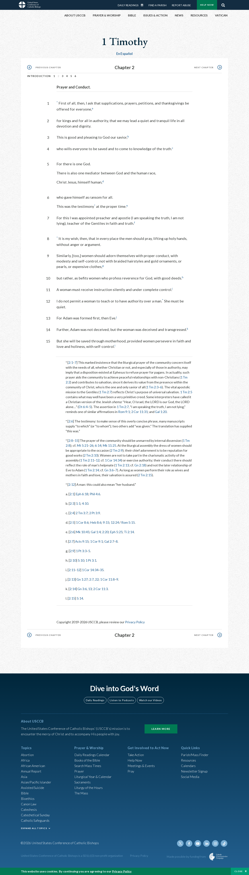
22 (97, 579)
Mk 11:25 (109, 445)
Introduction (39, 76)
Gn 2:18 (139, 465)
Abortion (27, 755)
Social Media (190, 777)
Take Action (136, 755)
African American (33, 766)
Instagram (215, 843)
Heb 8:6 (95, 522)
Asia (24, 777)
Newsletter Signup (194, 771)
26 (91, 445)
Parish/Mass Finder (195, 755)
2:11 (72, 570)
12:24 (115, 522)
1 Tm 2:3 (152, 387)
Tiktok (224, 843)
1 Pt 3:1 (90, 560)
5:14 (80, 598)
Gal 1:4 (96, 532)
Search (223, 4)
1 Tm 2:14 (92, 470)
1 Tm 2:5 (186, 392)
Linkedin (206, 843)
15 (76, 441)
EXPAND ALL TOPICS (34, 828)
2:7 (71, 541)
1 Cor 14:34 (113, 460)
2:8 (70, 441)
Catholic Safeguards (35, 820)
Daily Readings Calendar (143, 5)
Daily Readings (128, 5)
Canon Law (28, 804)
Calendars (188, 766)
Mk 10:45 (82, 532)
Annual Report (31, 771)
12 (97, 460)
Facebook (189, 843)
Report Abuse (181, 5)
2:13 (72, 579)
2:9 (72, 551)
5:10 (81, 560)
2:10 (73, 560)
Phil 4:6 (95, 494)
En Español (124, 54)
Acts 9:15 (82, 541)
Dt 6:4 (83, 407)
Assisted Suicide (32, 788)
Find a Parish (157, 5)
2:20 (105, 532)
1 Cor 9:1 (96, 541)
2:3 (72, 503)
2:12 (71, 484)
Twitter (180, 843)
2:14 (72, 589)
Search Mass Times (87, 766)
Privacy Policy (135, 622)
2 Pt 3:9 (94, 513)
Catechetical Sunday (35, 815)
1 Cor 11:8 (107, 579)
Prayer (79, 771)
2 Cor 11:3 (100, 589)
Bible (25, 793)
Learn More (160, 728)
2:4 (71, 513)
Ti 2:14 (129, 532)
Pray (131, 771)
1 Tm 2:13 (122, 465)
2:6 (70, 421)
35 (102, 570)
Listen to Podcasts (122, 700)
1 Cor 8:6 (82, 522)
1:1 (78, 503)
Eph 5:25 (116, 532)
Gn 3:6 (109, 470)
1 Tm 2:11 (87, 460)
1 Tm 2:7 (105, 392)
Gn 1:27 (82, 579)
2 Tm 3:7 (82, 513)
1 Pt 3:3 (81, 551)
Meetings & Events (141, 766)
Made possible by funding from (187, 856)
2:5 (72, 522)
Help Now (207, 4)
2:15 (72, 598)
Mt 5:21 (82, 445)
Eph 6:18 (82, 494)
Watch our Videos (150, 700)
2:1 (70, 362)
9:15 (106, 522)
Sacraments (82, 782)
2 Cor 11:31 (139, 412)
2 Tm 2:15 (145, 475)
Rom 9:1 (124, 412)
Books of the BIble (87, 760)
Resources (188, 760)
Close (238, 871)
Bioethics (27, 799)
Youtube (197, 843)
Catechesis (29, 810)
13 (90, 589)
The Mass (81, 793)
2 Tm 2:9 (116, 450)
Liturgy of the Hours (88, 788)
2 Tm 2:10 (91, 455)
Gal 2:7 (109, 541)
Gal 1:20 (161, 412)
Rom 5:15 (128, 522)
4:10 (85, 503)
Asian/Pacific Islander (36, 782)
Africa (25, 760)
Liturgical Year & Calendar (93, 777)
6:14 (98, 445)
